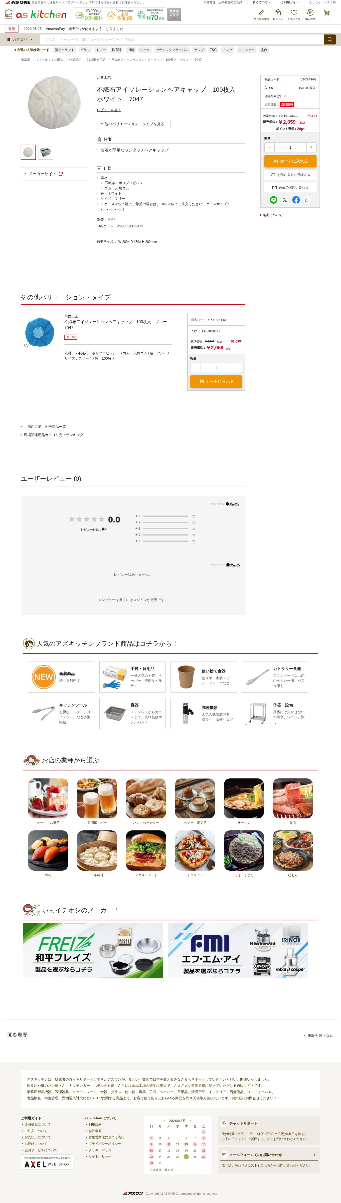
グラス (85, 50)
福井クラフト (64, 50)
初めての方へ (262, 2)
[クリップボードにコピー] (307, 199)
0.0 (114, 519)
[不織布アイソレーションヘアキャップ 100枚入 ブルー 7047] (39, 332)
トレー (101, 50)
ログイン (140, 600)
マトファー (246, 50)
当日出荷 (287, 104)
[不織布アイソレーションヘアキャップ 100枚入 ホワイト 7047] (54, 110)
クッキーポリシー (102, 1150)
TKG (213, 50)
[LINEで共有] (273, 199)
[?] (279, 96)
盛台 (264, 50)
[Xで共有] (285, 199)
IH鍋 (131, 50)
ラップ (199, 50)
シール (145, 50)
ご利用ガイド (290, 2)
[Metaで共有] (296, 199)
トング (227, 50)
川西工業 (104, 77)
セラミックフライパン (172, 50)
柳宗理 (117, 50)
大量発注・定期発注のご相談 (222, 2)
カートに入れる (220, 381)
